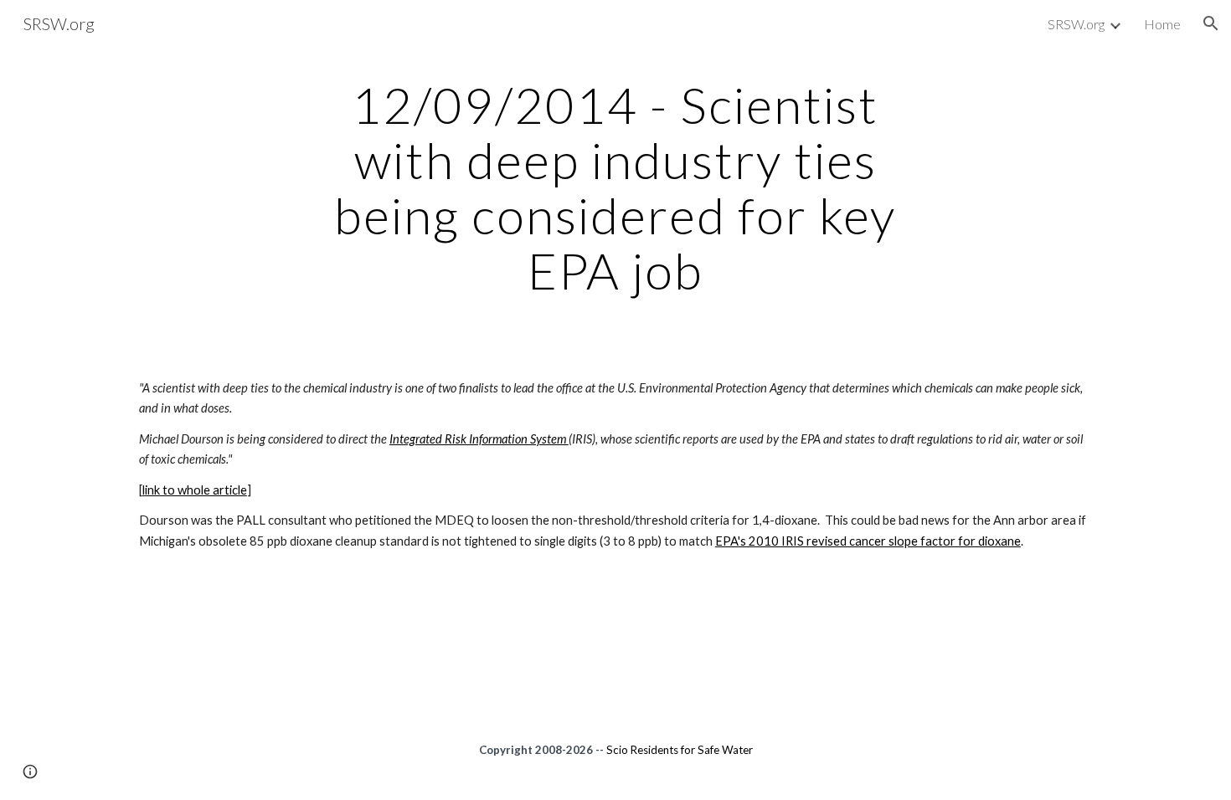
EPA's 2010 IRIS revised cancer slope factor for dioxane (868, 541)
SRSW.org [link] (1076, 24)
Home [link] (1162, 24)
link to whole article (194, 490)
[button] (1211, 23)
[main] (615, 187)
